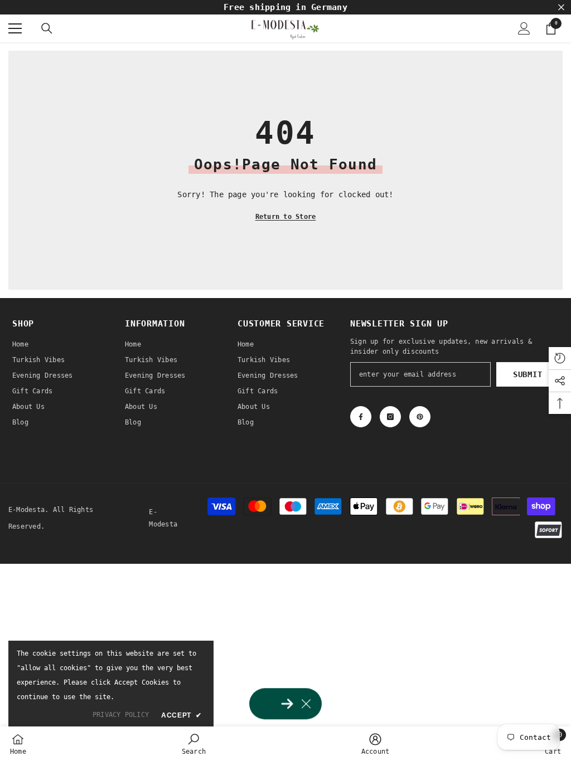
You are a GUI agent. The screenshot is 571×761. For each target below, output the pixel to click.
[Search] (47, 28)
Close (561, 7)
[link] (194, 744)
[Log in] (524, 28)
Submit (527, 374)
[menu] (15, 28)
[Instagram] (390, 416)
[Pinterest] (419, 416)
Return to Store (285, 217)
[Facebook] (360, 416)
